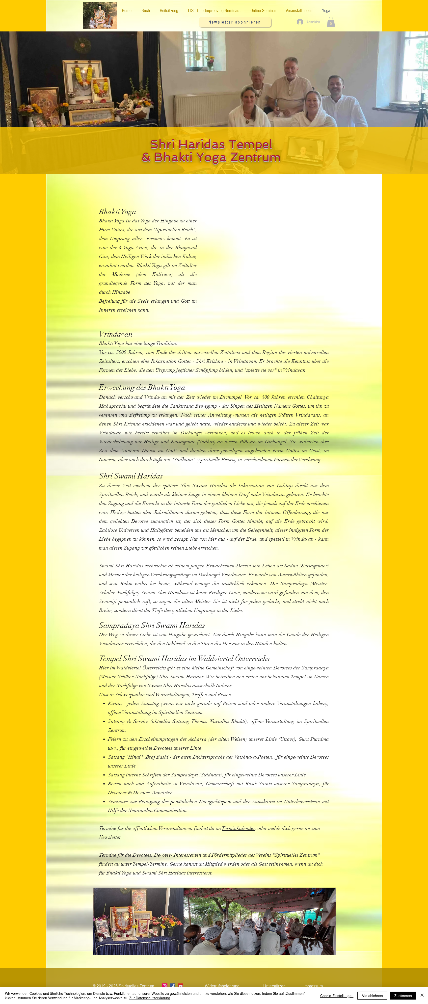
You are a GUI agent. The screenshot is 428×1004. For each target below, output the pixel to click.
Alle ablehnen (372, 995)
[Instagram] (164, 986)
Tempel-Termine (150, 864)
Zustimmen (403, 995)
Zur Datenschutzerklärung (149, 997)
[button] (235, 22)
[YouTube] (180, 986)
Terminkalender (238, 828)
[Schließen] (422, 995)
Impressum (313, 986)
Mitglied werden (222, 864)
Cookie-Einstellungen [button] (336, 995)
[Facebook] (172, 986)
